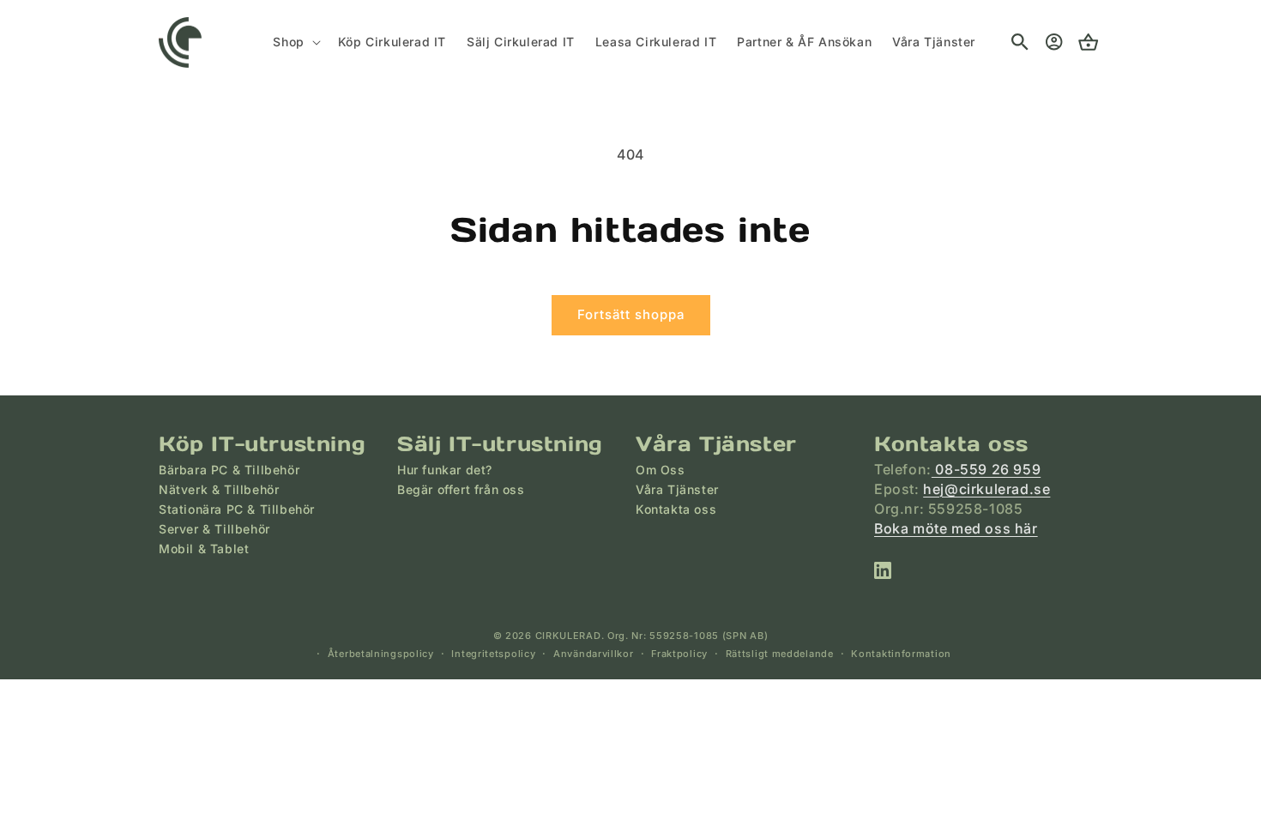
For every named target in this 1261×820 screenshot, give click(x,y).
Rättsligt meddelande (780, 654)
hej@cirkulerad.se (986, 488)
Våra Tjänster (677, 489)
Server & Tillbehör (214, 529)
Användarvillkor (593, 654)
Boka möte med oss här (956, 528)
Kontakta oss (676, 509)
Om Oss (660, 469)
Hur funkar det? (444, 469)
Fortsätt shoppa (631, 314)
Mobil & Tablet (204, 548)
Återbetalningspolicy (381, 654)
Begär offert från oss (461, 489)
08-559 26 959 (986, 469)
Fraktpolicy (679, 654)
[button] (294, 42)
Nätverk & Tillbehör (219, 489)
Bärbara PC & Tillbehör (229, 469)
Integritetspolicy (493, 654)
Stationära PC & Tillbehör (237, 509)
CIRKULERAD (568, 636)
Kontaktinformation (901, 654)
